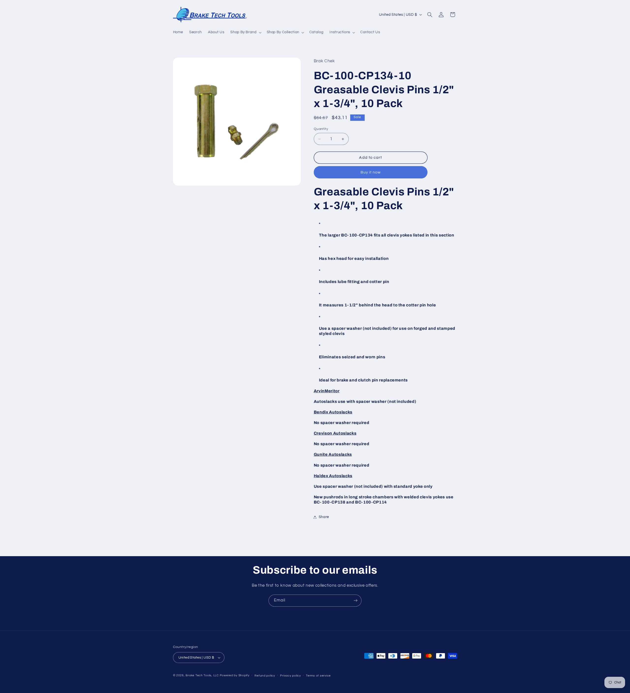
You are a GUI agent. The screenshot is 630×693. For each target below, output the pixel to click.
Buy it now (371, 172)
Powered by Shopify (235, 675)
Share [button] (324, 517)
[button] (245, 32)
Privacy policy (290, 675)
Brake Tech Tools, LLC (202, 675)
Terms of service (318, 675)
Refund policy (264, 675)
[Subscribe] (355, 601)
